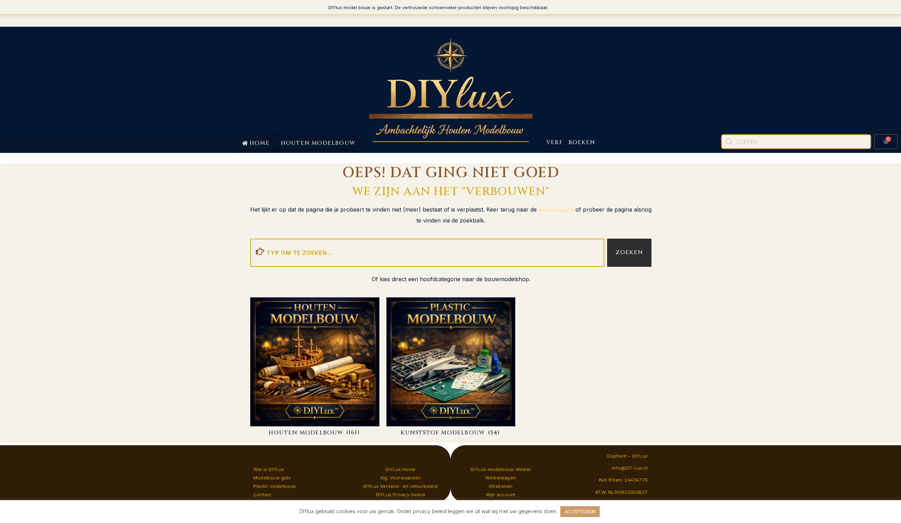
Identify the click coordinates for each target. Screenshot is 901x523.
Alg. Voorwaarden (400, 477)
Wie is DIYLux (268, 469)
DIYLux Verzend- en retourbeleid (400, 486)
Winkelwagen (500, 477)
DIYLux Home (400, 469)
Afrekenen (501, 486)
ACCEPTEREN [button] (580, 512)
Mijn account (500, 494)
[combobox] (427, 252)
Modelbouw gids (272, 477)
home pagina (556, 209)
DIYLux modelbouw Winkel (501, 469)
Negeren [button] (561, 7)
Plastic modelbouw (274, 486)
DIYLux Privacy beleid (400, 494)
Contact (262, 494)
